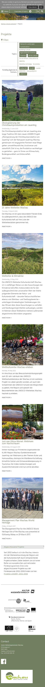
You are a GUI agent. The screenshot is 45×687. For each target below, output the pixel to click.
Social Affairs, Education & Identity (28, 60)
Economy (36, 64)
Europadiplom (32, 71)
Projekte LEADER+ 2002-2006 (16, 574)
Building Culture (24, 49)
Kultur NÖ (23, 68)
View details (32, 7)
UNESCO (23, 74)
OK (41, 7)
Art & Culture (33, 55)
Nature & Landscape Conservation (27, 45)
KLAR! (32, 68)
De (38, 11)
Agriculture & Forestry (28, 52)
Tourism (23, 55)
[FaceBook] (3, 662)
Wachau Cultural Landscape (8, 24)
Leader (38, 68)
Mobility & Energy (25, 64)
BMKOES (22, 71)
